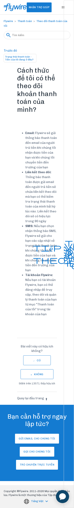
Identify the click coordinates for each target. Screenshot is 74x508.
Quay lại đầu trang (30, 398)
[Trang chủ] (15, 7)
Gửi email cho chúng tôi (37, 438)
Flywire (8, 21)
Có (39, 360)
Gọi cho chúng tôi (37, 451)
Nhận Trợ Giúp (39, 7)
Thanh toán (24, 21)
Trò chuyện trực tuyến (37, 464)
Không (38, 374)
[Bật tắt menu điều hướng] (63, 7)
